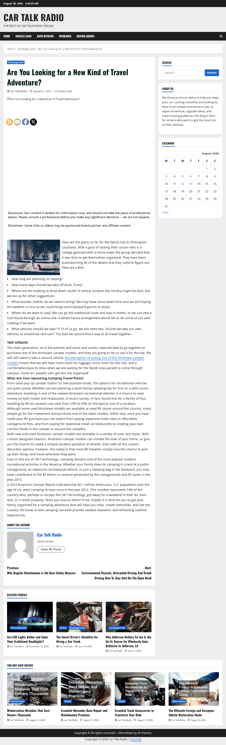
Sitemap (135, 739)
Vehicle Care (23, 36)
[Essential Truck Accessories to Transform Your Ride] (140, 689)
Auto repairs (45, 36)
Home (7, 36)
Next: (116, 572)
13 (190, 184)
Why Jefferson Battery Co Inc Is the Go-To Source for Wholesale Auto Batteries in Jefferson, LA (128, 641)
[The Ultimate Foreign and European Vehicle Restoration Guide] (194, 689)
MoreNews (126, 733)
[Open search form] (221, 36)
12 (182, 184)
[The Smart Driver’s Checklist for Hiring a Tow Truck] (79, 617)
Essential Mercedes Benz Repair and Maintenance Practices (84, 712)
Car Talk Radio (34, 17)
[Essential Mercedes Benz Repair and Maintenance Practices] (86, 689)
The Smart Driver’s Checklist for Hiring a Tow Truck (77, 639)
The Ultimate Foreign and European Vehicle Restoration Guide (191, 712)
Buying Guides (85, 36)
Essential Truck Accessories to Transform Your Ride (134, 712)
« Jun (165, 212)
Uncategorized (15, 62)
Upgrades (65, 36)
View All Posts (51, 549)
